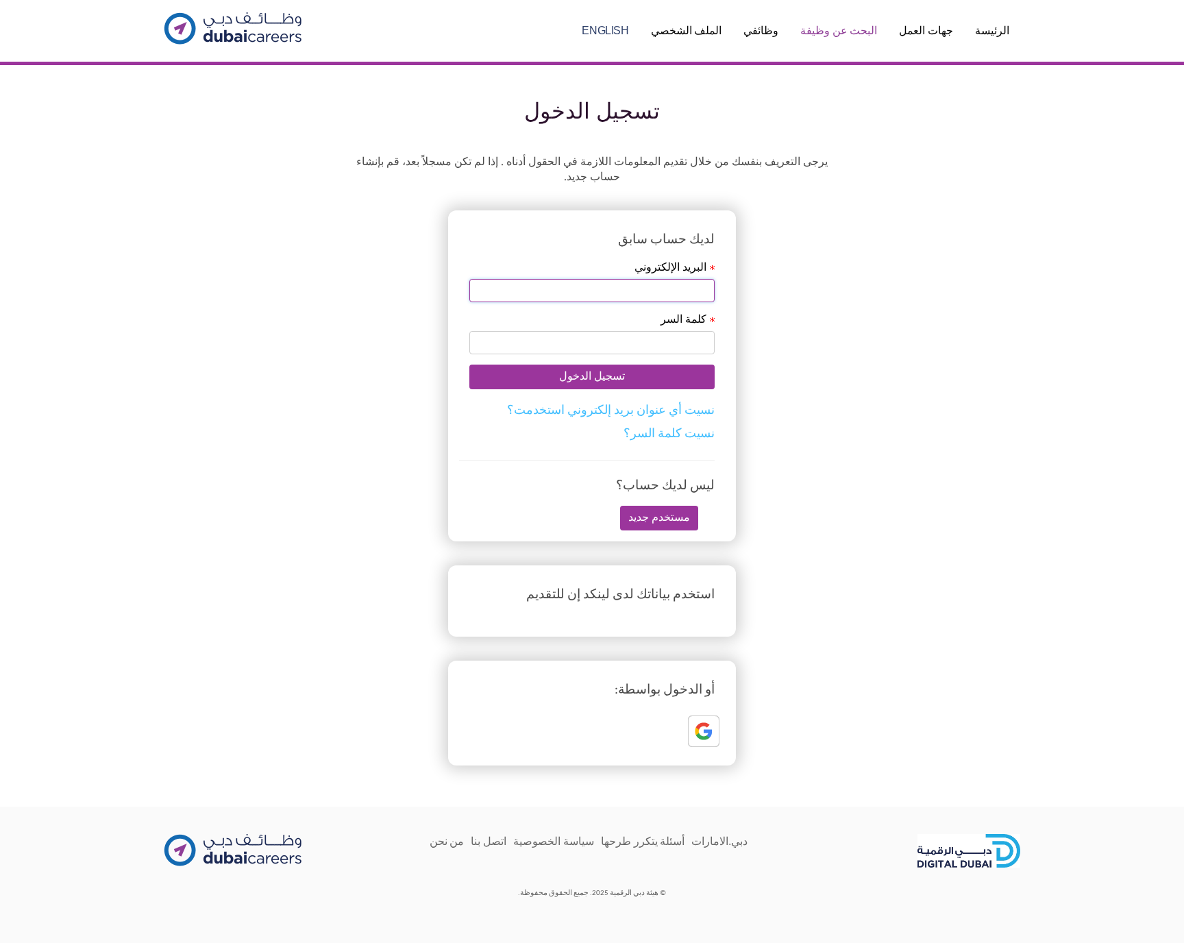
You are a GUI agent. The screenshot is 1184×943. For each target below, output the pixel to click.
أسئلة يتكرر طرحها (642, 841)
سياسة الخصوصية (553, 841)
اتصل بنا (488, 841)
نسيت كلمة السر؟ (669, 434)
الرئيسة (992, 30)
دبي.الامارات (719, 841)
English (605, 30)
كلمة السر (587, 302)
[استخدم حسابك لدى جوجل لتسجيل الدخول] (706, 733)
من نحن (447, 841)
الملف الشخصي (686, 30)
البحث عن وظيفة (838, 30)
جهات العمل (926, 30)
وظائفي (760, 30)
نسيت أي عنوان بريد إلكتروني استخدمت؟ (611, 411)
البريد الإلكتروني (587, 266)
